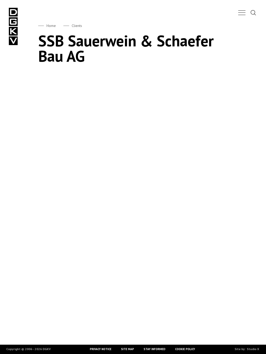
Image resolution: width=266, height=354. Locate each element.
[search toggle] (253, 12)
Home (51, 25)
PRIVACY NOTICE (101, 349)
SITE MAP (127, 349)
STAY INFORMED (154, 349)
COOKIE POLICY (185, 349)
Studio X (253, 349)
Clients (77, 25)
